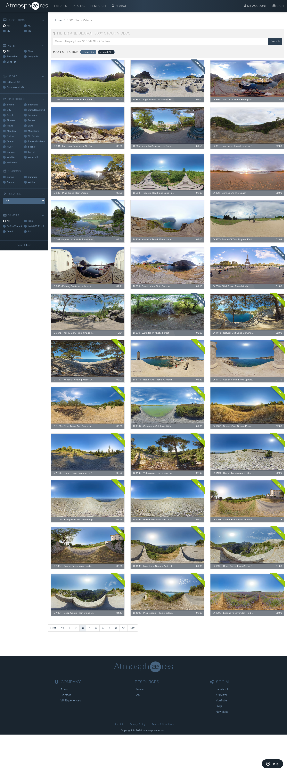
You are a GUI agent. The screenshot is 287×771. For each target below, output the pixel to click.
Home (58, 20)
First (53, 628)
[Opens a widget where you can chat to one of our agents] (272, 764)
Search (121, 6)
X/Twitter (221, 695)
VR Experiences (71, 700)
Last (132, 628)
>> (123, 628)
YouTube (221, 700)
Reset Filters (24, 245)
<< (62, 628)
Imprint (119, 724)
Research (98, 6)
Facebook (222, 689)
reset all (105, 52)
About (64, 689)
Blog (219, 706)
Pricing (79, 6)
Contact (66, 695)
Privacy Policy (137, 724)
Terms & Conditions (163, 724)
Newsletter (222, 712)
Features (60, 6)
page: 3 (89, 52)
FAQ (138, 695)
